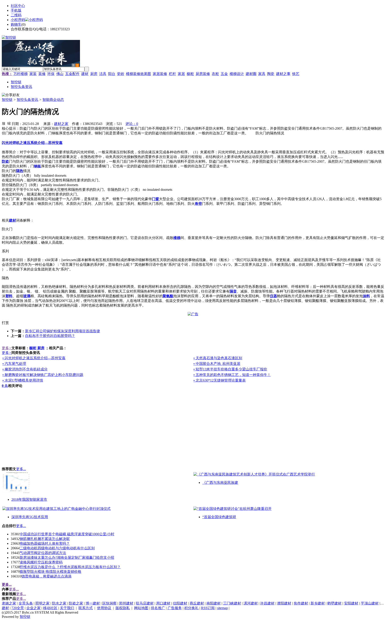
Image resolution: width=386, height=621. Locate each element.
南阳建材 (213, 603)
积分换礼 (191, 608)
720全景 (17, 608)
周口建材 (163, 603)
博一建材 (93, 603)
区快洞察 (109, 603)
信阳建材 (180, 603)
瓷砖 (120, 74)
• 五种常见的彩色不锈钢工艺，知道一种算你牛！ (232, 375)
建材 (84, 74)
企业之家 (33, 608)
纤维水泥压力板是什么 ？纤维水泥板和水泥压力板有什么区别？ (70, 567)
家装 (33, 74)
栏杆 (172, 74)
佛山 (59, 74)
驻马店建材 (145, 603)
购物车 (16, 24)
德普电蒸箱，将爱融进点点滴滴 (46, 576)
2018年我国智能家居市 (29, 499)
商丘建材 (197, 603)
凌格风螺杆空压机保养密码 (41, 562)
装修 (42, 74)
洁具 (102, 74)
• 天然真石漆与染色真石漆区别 (217, 358)
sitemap (222, 608)
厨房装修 (203, 74)
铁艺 (295, 74)
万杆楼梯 (20, 74)
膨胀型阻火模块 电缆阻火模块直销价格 (50, 571)
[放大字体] (3, 123)
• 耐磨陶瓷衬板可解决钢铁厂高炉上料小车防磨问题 (42, 375)
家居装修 (160, 74)
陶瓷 (270, 74)
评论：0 (132, 124)
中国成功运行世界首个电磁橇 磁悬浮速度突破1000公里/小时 (67, 534)
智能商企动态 (53, 100)
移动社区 (50, 608)
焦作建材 (301, 603)
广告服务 (175, 608)
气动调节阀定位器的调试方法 (43, 553)
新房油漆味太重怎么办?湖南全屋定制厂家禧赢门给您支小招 (67, 557)
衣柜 (215, 74)
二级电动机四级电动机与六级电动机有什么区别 (57, 548)
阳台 (111, 74)
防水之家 (59, 603)
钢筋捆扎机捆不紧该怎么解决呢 (45, 539)
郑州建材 (126, 603)
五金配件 (72, 74)
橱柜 (190, 74)
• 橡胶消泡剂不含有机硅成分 (25, 369)
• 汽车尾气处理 (14, 364)
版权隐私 (122, 608)
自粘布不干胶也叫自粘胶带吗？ (50, 336)
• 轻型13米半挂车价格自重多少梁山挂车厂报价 (230, 369)
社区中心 (18, 6)
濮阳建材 (284, 603)
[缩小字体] (9, 123)
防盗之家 (76, 603)
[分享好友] (11, 95)
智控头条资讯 (27, 100)
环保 (51, 74)
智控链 (7, 100)
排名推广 (158, 608)
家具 (261, 74)
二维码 (16, 15)
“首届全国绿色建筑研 (219, 517)
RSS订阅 (208, 608)
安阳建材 (351, 603)
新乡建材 (317, 603)
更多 (6, 348)
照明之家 (42, 603)
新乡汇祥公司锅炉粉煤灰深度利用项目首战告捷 (62, 331)
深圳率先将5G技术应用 (29, 517)
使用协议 (104, 608)
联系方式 (85, 608)
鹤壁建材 (334, 603)
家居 (181, 74)
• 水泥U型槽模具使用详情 (22, 380)
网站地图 (141, 608)
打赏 (5, 323)
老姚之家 (9, 603)
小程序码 (18, 20)
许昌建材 (267, 603)
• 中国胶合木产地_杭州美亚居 (216, 364)
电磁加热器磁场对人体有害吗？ (45, 543)
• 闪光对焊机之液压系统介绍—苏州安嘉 (33, 358)
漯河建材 (250, 603)
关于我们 (67, 608)
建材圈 (251, 74)
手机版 (16, 10)
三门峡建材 (232, 603)
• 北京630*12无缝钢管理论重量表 (219, 380)
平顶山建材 (370, 603)
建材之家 (61, 124)
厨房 (93, 74)
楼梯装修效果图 (138, 74)
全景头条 (26, 603)
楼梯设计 (237, 74)
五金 (224, 74)
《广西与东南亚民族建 (220, 482)
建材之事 (283, 74)
